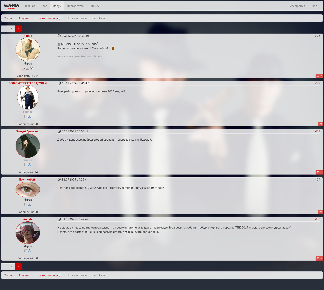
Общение (24, 18)
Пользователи (76, 6)
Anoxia (27, 219)
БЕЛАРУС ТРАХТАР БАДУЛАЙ (28, 83)
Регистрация (297, 6)
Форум (56, 6)
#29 (317, 179)
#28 (317, 131)
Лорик (28, 35)
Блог (44, 6)
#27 (317, 83)
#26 (317, 35)
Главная (30, 6)
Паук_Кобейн (28, 179)
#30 (317, 219)
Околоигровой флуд (48, 18)
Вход (314, 6)
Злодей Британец (27, 131)
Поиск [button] (95, 6)
